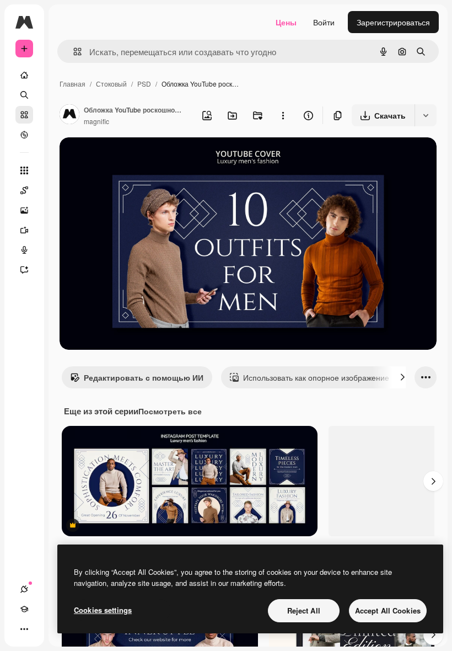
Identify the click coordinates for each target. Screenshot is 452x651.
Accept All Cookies (388, 610)
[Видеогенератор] (24, 230)
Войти (324, 22)
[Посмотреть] (24, 134)
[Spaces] (24, 190)
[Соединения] (24, 589)
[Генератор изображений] (24, 210)
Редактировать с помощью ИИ (143, 377)
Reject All (303, 610)
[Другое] (24, 629)
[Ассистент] (24, 270)
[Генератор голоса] (24, 250)
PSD (144, 83)
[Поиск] (24, 95)
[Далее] (402, 377)
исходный (133, 158)
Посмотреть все (170, 411)
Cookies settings (103, 610)
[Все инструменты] (24, 170)
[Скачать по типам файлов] (426, 115)
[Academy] (24, 609)
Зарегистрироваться (393, 22)
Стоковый (111, 83)
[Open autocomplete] (73, 51)
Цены (286, 22)
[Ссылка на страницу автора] (69, 115)
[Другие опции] (283, 115)
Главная (72, 83)
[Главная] (24, 75)
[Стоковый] (24, 115)
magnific (96, 121)
